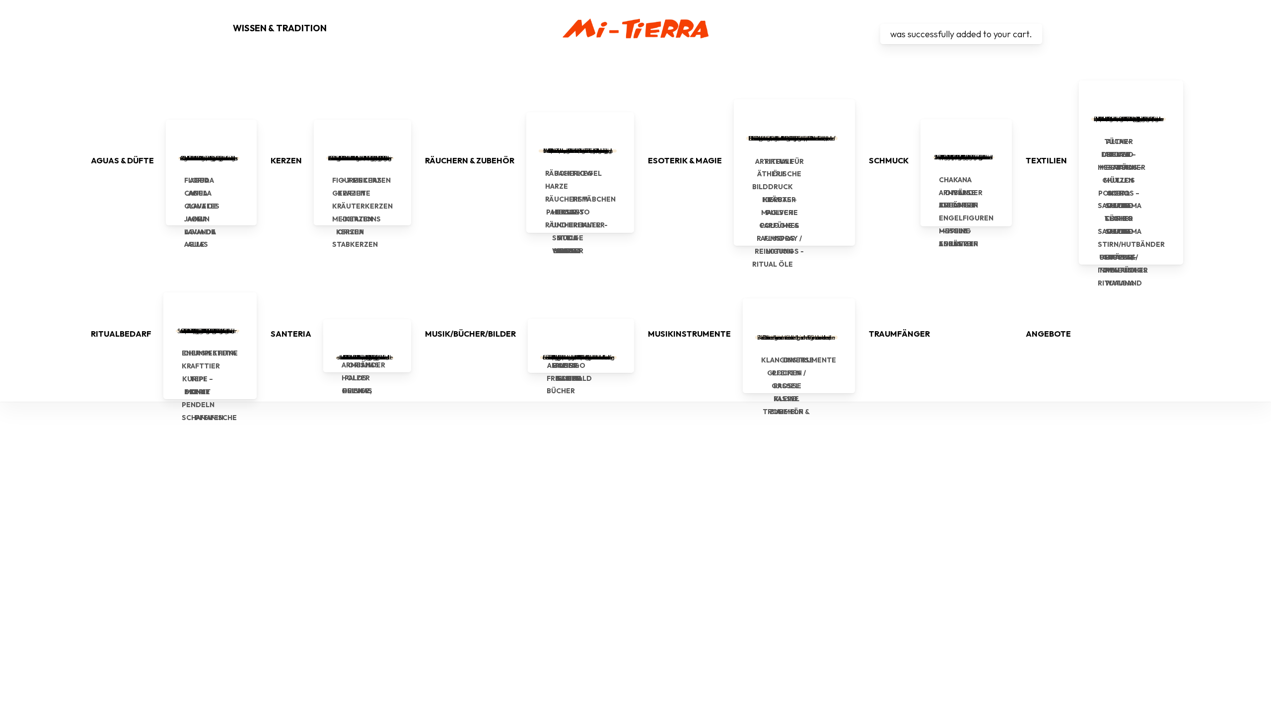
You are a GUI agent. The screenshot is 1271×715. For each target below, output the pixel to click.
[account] (874, 28)
